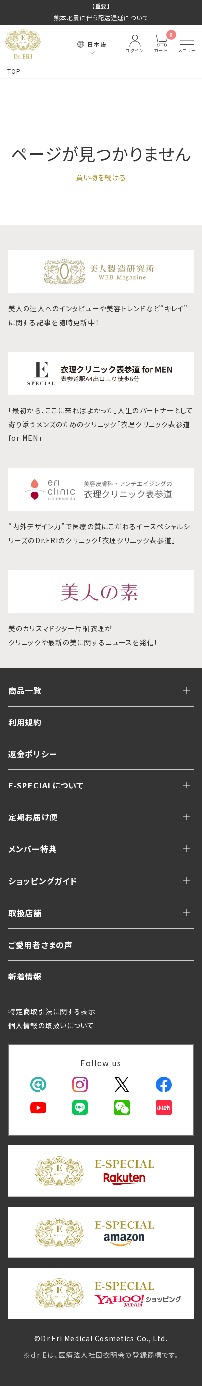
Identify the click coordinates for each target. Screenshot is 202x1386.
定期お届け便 (33, 817)
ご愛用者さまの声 (40, 945)
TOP (14, 71)
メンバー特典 (32, 849)
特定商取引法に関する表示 (52, 1011)
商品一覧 (25, 690)
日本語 (96, 44)
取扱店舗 (25, 913)
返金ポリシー (32, 754)
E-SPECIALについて (46, 785)
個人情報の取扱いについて (51, 1025)
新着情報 (25, 976)
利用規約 (25, 722)
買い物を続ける (101, 177)
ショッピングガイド (42, 881)
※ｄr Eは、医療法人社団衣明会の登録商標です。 (100, 1354)
